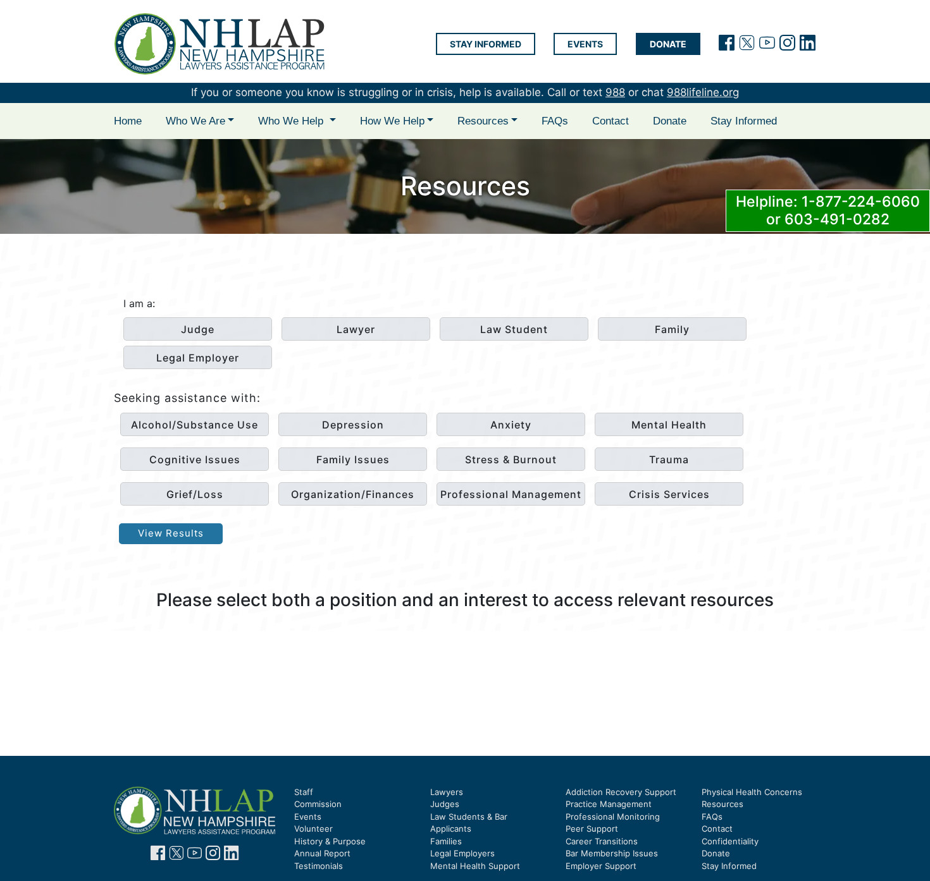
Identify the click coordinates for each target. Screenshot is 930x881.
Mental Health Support (475, 866)
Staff (303, 792)
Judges (444, 804)
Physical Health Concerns (752, 792)
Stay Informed (743, 121)
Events (585, 44)
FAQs (555, 121)
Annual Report (322, 853)
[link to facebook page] (158, 855)
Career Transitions (602, 841)
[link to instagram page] (213, 855)
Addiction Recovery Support (621, 792)
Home (128, 121)
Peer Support (592, 828)
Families (446, 841)
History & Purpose (330, 841)
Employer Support (601, 866)
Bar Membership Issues (612, 853)
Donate (668, 44)
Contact (610, 121)
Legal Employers (462, 853)
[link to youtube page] (194, 855)
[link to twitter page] (176, 855)
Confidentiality (730, 841)
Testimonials (318, 866)
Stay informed (485, 44)
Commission (318, 804)
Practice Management (609, 804)
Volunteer (313, 828)
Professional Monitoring (613, 816)
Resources (722, 804)
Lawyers (446, 792)
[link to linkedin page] (231, 855)
